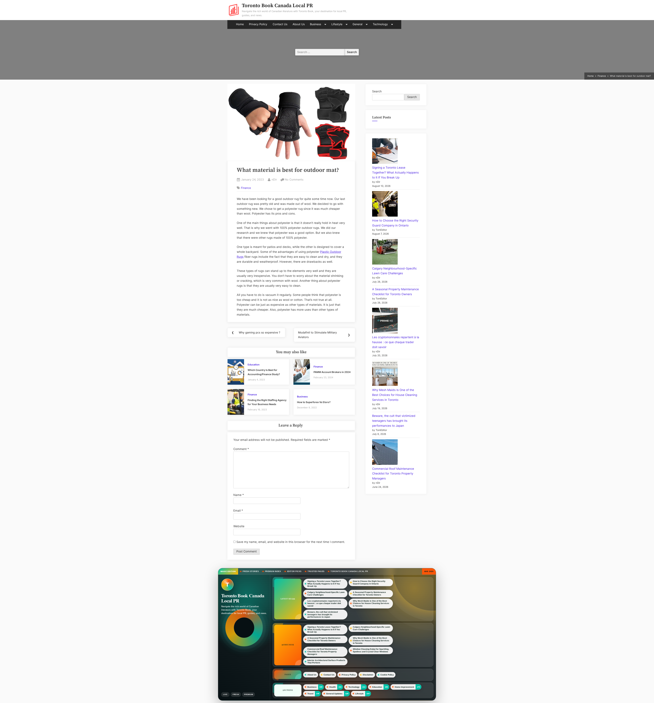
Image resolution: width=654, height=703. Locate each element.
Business (315, 24)
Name (238, 495)
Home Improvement (404, 687)
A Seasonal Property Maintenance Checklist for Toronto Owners (369, 593)
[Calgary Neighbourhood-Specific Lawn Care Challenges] (385, 252)
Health (332, 687)
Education (254, 364)
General (357, 24)
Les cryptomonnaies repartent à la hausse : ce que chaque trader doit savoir (395, 342)
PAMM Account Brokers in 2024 (332, 372)
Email (238, 510)
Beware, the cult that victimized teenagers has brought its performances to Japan (393, 420)
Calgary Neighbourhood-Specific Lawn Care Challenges (326, 593)
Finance (246, 187)
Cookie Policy (387, 675)
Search (377, 91)
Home (240, 24)
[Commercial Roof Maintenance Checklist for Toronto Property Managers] (385, 452)
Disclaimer (368, 675)
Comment (241, 449)
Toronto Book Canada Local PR (277, 6)
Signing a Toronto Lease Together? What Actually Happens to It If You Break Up (395, 172)
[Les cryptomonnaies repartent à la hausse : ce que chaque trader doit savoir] (385, 321)
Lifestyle (336, 24)
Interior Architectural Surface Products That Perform (326, 661)
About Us (299, 24)
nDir (274, 179)
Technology (380, 24)
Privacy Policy (258, 24)
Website (238, 526)
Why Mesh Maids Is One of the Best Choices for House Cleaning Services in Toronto (394, 395)
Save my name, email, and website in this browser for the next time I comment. (290, 542)
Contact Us (280, 24)
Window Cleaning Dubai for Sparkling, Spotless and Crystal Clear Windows (371, 650)
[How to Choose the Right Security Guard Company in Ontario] (385, 204)
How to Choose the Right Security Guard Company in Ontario (369, 582)
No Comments (294, 180)
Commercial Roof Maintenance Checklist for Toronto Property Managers (393, 473)
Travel (310, 693)
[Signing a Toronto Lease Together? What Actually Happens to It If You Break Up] (385, 151)
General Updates (334, 693)
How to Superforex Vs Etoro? (314, 402)
